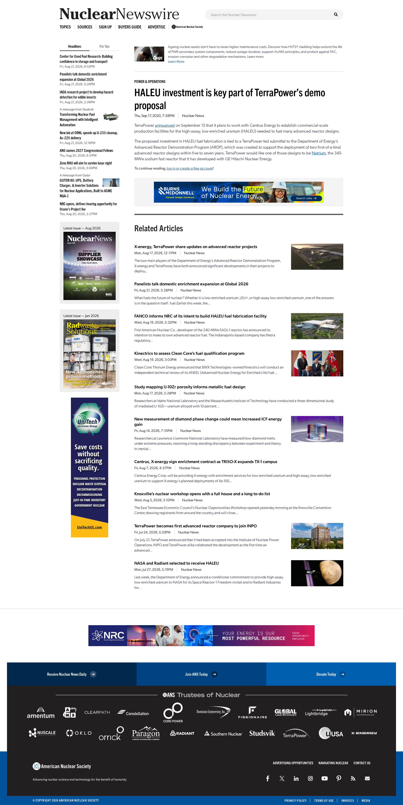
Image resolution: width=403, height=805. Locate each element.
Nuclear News (193, 115)
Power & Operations (150, 81)
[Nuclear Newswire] (353, 778)
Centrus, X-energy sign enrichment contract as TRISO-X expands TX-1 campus (205, 461)
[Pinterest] (339, 778)
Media (366, 800)
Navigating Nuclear (333, 763)
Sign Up (105, 26)
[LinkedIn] (296, 778)
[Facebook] (268, 778)
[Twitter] (282, 778)
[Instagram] (310, 778)
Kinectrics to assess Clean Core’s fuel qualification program (189, 353)
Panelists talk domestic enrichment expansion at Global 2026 (191, 283)
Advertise (156, 26)
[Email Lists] (367, 778)
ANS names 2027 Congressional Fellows (86, 150)
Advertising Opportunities (293, 763)
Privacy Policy (296, 800)
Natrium (319, 152)
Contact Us (362, 763)
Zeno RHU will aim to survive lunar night (86, 162)
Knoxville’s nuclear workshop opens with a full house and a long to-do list (202, 493)
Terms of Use (324, 800)
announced (165, 125)
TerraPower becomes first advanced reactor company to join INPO (195, 525)
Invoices (347, 800)
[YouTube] (325, 778)
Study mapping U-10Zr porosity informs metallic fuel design (189, 386)
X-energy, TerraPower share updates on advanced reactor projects (195, 246)
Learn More (176, 61)
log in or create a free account (190, 168)
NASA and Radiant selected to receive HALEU (176, 563)
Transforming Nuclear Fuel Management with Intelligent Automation (79, 119)
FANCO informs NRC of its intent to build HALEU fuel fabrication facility (200, 315)
